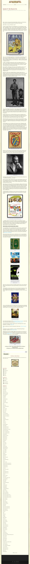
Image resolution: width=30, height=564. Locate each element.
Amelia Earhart (4, 395)
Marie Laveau (4, 500)
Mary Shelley (4, 505)
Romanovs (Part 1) (5, 528)
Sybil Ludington (5, 540)
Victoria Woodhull (5, 546)
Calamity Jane (4, 412)
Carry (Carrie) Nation (5, 413)
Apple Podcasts (6, 370)
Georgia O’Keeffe (5, 446)
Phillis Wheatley (5, 517)
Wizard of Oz (4, 550)
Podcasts (19, 10)
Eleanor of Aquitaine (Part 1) (6, 431)
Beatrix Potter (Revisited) (6, 406)
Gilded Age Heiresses (5, 447)
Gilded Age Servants (5, 448)
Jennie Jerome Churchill (5, 469)
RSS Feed (5, 369)
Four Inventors (4, 442)
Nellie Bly (4, 515)
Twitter (5, 374)
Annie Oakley (4, 400)
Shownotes (22, 10)
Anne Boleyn (4, 396)
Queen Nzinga (4, 523)
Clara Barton (4, 418)
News (17, 10)
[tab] (15, 379)
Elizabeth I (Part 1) (5, 436)
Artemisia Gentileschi (5, 402)
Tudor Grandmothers (5, 544)
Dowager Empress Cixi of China (6, 429)
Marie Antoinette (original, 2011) (6, 494)
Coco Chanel (4, 423)
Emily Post (4, 441)
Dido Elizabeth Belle (5, 424)
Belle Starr (4, 407)
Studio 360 (12, 324)
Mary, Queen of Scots (5, 510)
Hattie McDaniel (5, 454)
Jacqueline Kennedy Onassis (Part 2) (7, 464)
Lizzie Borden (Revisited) (6, 482)
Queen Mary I (4, 522)
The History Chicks (6, 10)
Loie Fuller (4, 483)
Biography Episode (13, 10)
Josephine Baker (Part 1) (5, 471)
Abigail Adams (4, 389)
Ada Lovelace (4, 390)
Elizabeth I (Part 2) (5, 437)
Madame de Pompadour (5, 492)
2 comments (24, 10)
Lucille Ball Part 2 (5, 487)
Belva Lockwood (5, 408)
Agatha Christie (4, 391)
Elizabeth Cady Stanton (5, 435)
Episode (16, 10)
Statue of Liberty (5, 539)
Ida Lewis (4, 460)
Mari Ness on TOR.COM (7, 232)
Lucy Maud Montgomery (6, 488)
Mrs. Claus (4, 511)
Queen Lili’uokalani (5, 521)
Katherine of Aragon (5, 475)
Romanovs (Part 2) (5, 529)
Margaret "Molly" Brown (6, 493)
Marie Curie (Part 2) (5, 499)
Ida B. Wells (4, 458)
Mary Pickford (4, 504)
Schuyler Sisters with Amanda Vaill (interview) (8, 534)
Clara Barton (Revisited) (5, 419)
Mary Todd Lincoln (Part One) (6, 506)
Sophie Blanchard (5, 538)
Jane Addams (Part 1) (5, 465)
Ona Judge (4, 516)
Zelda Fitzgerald (5, 551)
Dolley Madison (5, 425)
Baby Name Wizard (14, 329)
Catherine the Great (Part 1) (6, 414)
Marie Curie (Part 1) (5, 498)
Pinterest (5, 375)
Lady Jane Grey (4, 476)
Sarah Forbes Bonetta (5, 533)
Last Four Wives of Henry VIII (6, 477)
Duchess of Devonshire (5, 430)
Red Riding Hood (5, 527)
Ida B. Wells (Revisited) (5, 459)
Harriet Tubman (4, 452)
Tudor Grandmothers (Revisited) (6, 545)
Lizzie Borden (4, 481)
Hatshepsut (4, 453)
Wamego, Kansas (9, 333)
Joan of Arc (4, 470)
